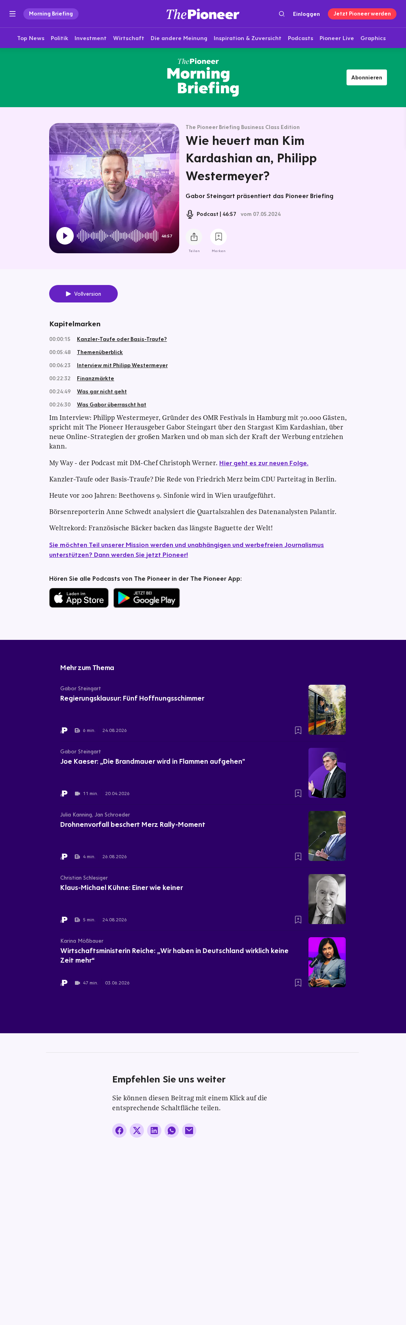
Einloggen (306, 13)
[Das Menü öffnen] (12, 14)
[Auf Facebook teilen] (119, 1130)
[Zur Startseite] (203, 13)
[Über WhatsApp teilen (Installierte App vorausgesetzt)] (172, 1130)
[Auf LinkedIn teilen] (154, 1130)
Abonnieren (366, 77)
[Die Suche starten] (281, 13)
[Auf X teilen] (137, 1130)
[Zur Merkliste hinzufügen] (218, 237)
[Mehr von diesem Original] (203, 77)
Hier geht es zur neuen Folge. (263, 462)
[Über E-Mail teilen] (189, 1130)
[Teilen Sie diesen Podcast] (194, 237)
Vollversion (87, 293)
